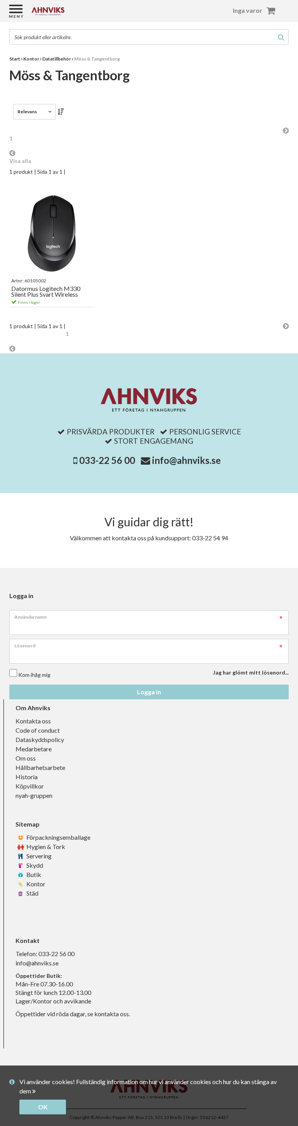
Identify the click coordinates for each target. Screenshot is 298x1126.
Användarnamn (30, 617)
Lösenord (24, 646)
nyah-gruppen (34, 795)
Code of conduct (38, 730)
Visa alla (20, 160)
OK (43, 1106)
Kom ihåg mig (34, 674)
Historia (27, 776)
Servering (38, 856)
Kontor (35, 883)
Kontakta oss (33, 721)
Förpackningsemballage (57, 837)
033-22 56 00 (107, 460)
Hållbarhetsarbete (40, 767)
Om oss (26, 758)
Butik (33, 874)
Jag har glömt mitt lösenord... (251, 672)
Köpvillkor (30, 786)
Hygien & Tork (45, 846)
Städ (31, 893)
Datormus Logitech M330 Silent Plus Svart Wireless (45, 291)
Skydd (34, 865)
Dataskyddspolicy (40, 739)
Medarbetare (34, 748)
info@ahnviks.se (186, 460)
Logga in (149, 691)
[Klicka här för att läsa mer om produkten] (52, 233)
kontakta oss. (112, 1013)
